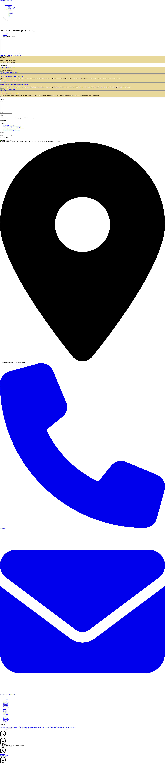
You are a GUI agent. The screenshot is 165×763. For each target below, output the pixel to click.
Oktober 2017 (5, 718)
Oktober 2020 (5, 706)
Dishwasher (29, 727)
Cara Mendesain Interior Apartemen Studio (11, 130)
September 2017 (6, 719)
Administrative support (4, 727)
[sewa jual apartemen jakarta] (6, 0)
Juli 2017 (4, 721)
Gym (41, 727)
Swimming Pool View (69, 727)
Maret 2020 (5, 712)
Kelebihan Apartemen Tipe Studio (9, 93)
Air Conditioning (11, 727)
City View (21, 727)
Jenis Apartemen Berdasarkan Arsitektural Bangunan (14, 84)
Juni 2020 (5, 710)
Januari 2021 (5, 703)
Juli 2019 (4, 716)
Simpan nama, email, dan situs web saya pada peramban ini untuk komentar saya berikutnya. (20, 118)
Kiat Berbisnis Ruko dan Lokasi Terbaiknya (12, 76)
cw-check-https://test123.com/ (7, 67)
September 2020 (6, 707)
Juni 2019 (5, 717)
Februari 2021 (5, 702)
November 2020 (6, 705)
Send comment (3, 120)
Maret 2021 (5, 700)
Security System (56, 727)
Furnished (36, 727)
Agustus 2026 (5, 699)
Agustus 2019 (5, 714)
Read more (2, 71)
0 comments (5, 35)
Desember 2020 (6, 704)
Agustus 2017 (5, 720)
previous (10, 55)
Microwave (46, 727)
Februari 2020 (5, 713)
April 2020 (5, 711)
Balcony (15, 727)
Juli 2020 (4, 709)
